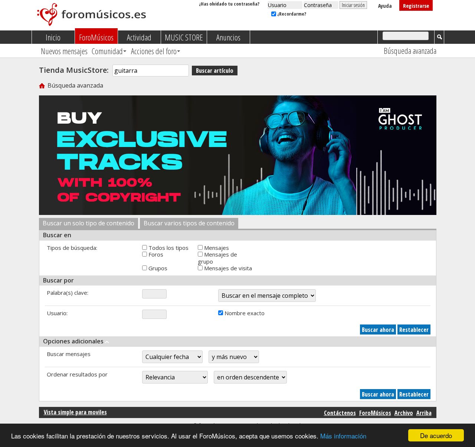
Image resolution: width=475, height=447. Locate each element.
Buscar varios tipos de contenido (189, 223)
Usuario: (57, 313)
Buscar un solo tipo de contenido (88, 223)
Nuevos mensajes (64, 50)
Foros (155, 254)
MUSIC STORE (184, 37)
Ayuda (385, 5)
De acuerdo (436, 435)
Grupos (157, 268)
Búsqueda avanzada (410, 50)
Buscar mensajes (69, 353)
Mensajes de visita (227, 268)
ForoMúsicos (96, 37)
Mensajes (216, 247)
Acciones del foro (154, 50)
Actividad (139, 37)
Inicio (53, 37)
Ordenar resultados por (77, 374)
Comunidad (107, 50)
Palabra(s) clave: (67, 292)
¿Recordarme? (291, 13)
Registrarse (416, 5)
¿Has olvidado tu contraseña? (229, 3)
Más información (343, 435)
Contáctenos (340, 413)
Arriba (424, 413)
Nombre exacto (244, 313)
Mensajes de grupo (217, 258)
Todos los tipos (168, 247)
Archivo (403, 413)
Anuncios (228, 37)
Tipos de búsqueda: (72, 247)
